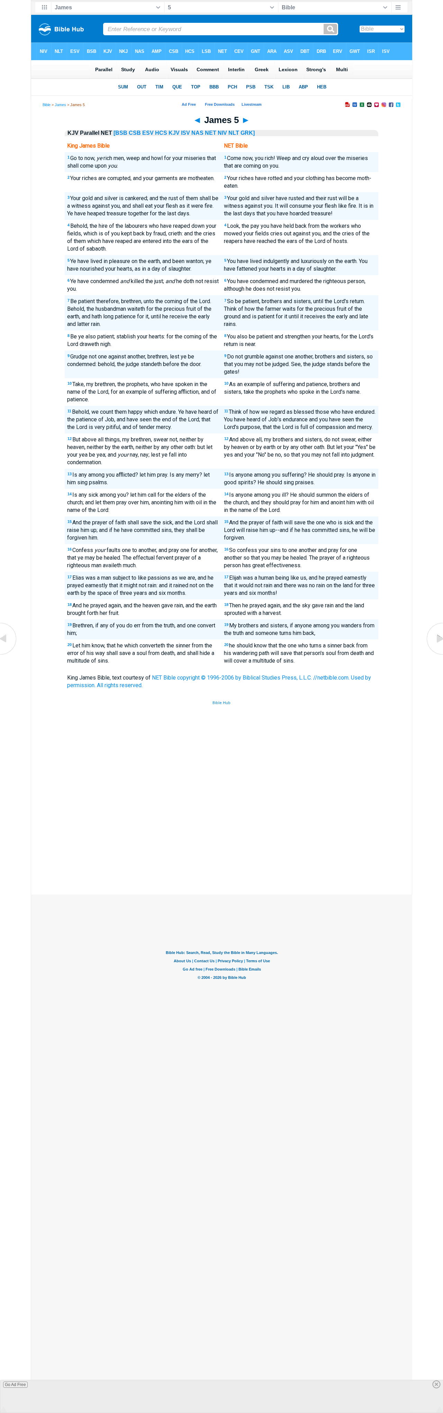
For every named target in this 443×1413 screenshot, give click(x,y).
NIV (222, 133)
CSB (135, 133)
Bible (47, 105)
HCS (161, 133)
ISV (185, 133)
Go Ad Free (15, 1384)
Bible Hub (221, 703)
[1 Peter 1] (434, 654)
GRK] (248, 133)
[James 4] (8, 654)
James (60, 105)
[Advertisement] (221, 843)
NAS (197, 133)
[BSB (120, 133)
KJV (174, 133)
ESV (148, 133)
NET (210, 133)
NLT (233, 133)
